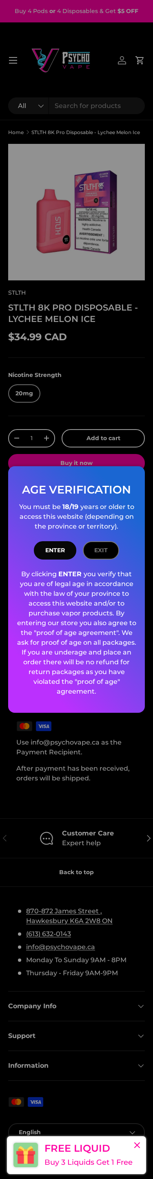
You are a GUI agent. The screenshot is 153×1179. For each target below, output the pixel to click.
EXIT (101, 550)
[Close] (137, 1146)
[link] (76, 1155)
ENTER (55, 550)
